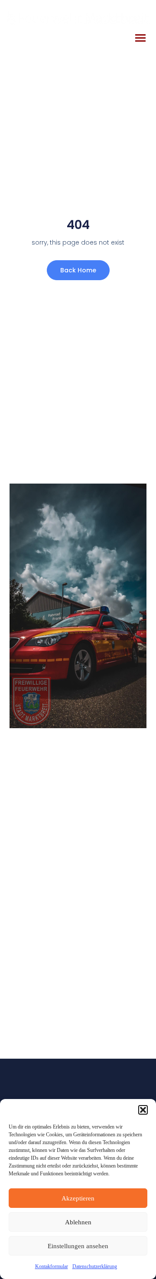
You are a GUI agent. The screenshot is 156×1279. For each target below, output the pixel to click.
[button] (143, 1110)
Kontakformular (51, 1266)
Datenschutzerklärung (94, 1266)
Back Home (78, 270)
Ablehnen (78, 1222)
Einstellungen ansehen (78, 1246)
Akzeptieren (78, 1198)
